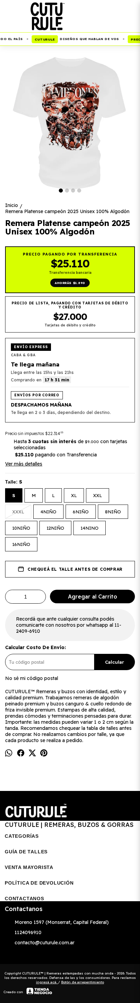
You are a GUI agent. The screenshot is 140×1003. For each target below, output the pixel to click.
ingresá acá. (47, 982)
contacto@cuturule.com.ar (44, 943)
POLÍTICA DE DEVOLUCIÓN (39, 883)
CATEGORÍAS (22, 836)
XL (74, 495)
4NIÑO (48, 511)
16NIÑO (21, 544)
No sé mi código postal (31, 678)
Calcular (114, 662)
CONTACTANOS (24, 898)
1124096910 (28, 932)
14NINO (90, 528)
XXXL (18, 511)
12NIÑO (55, 528)
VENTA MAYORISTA (29, 867)
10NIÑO (21, 528)
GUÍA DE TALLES (26, 851)
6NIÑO (81, 511)
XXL (97, 495)
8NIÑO (113, 511)
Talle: (13, 482)
